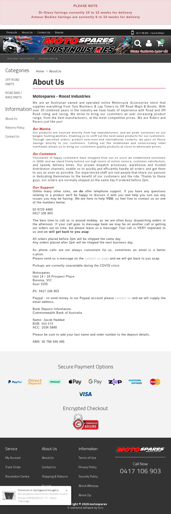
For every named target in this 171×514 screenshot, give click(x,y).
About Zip (85, 495)
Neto (101, 508)
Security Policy (88, 476)
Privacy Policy (88, 467)
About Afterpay (88, 485)
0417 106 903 (140, 471)
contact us (123, 298)
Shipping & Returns (55, 476)
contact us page (97, 258)
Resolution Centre (17, 476)
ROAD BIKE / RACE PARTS (20, 58)
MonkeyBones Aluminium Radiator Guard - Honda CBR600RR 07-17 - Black (43, 496)
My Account (12, 457)
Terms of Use (87, 457)
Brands (57, 32)
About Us (25, 32)
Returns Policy (14, 127)
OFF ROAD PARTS (47, 58)
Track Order (13, 467)
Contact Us (42, 32)
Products (11, 32)
